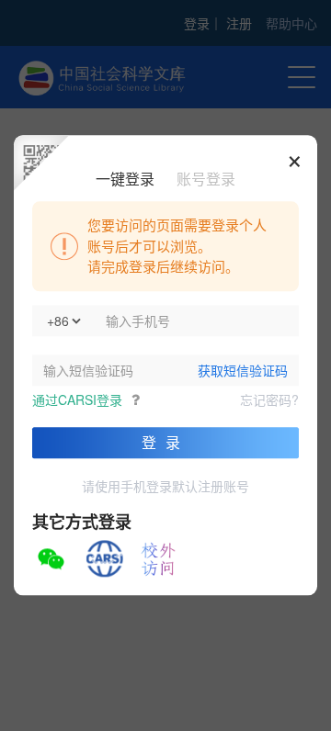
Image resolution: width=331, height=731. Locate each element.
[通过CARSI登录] (104, 559)
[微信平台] (50, 559)
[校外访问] (158, 559)
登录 (165, 442)
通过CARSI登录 (77, 399)
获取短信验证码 (243, 370)
